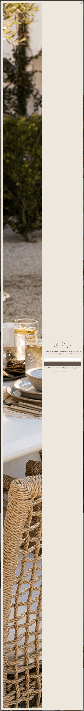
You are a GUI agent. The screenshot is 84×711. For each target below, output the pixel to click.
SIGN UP (62, 364)
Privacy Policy (56, 371)
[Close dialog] (81, 3)
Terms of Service (64, 371)
